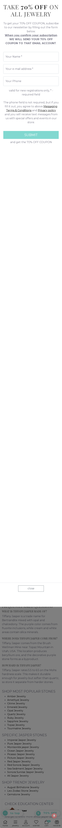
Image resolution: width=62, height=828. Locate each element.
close (31, 588)
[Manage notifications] (54, 815)
